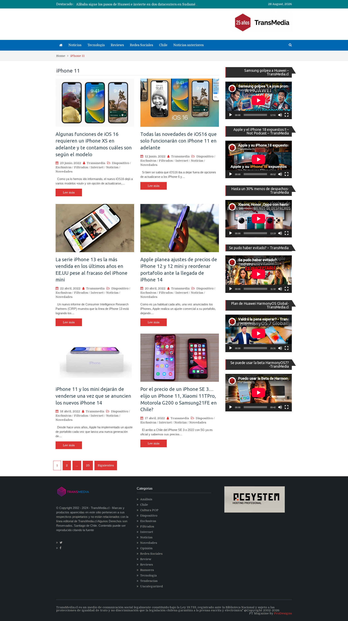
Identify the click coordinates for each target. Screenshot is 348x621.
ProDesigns (283, 613)
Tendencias (148, 581)
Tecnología (96, 45)
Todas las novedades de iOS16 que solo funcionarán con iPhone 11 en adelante (178, 140)
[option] (137, 4)
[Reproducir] (231, 115)
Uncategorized (151, 586)
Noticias (74, 45)
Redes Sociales (141, 45)
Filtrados (81, 167)
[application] (258, 100)
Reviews (117, 45)
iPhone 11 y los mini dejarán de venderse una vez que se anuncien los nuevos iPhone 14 (93, 395)
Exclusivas (63, 167)
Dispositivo (120, 163)
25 (88, 465)
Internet (97, 167)
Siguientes (106, 465)
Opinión (146, 548)
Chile (163, 45)
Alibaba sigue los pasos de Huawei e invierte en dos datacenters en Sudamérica (139, 4)
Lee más (69, 192)
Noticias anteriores (188, 45)
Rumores (147, 570)
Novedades (64, 171)
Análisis (146, 499)
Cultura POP (149, 510)
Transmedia (96, 163)
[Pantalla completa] (287, 115)
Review (145, 559)
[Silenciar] (280, 115)
